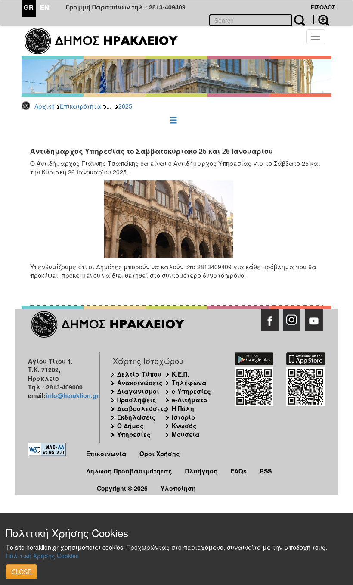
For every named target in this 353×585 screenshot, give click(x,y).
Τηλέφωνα (189, 382)
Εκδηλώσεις (136, 417)
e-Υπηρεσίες (191, 391)
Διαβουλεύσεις (142, 408)
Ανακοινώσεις (140, 382)
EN (44, 7)
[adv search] (321, 19)
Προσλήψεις (136, 399)
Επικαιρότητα (80, 106)
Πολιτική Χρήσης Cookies (42, 555)
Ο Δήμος (130, 425)
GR (29, 7)
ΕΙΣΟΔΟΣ (322, 7)
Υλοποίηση (178, 488)
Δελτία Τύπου (139, 374)
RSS (266, 471)
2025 (125, 106)
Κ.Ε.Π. (180, 374)
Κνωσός (184, 425)
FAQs (239, 471)
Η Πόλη (183, 408)
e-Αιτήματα (190, 399)
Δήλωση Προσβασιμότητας (129, 471)
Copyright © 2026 (122, 488)
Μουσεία (186, 434)
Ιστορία (184, 417)
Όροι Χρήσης (159, 453)
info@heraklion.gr (72, 395)
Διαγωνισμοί (138, 391)
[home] (107, 41)
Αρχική (44, 106)
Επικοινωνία (106, 453)
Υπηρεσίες (134, 434)
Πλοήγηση (201, 471)
